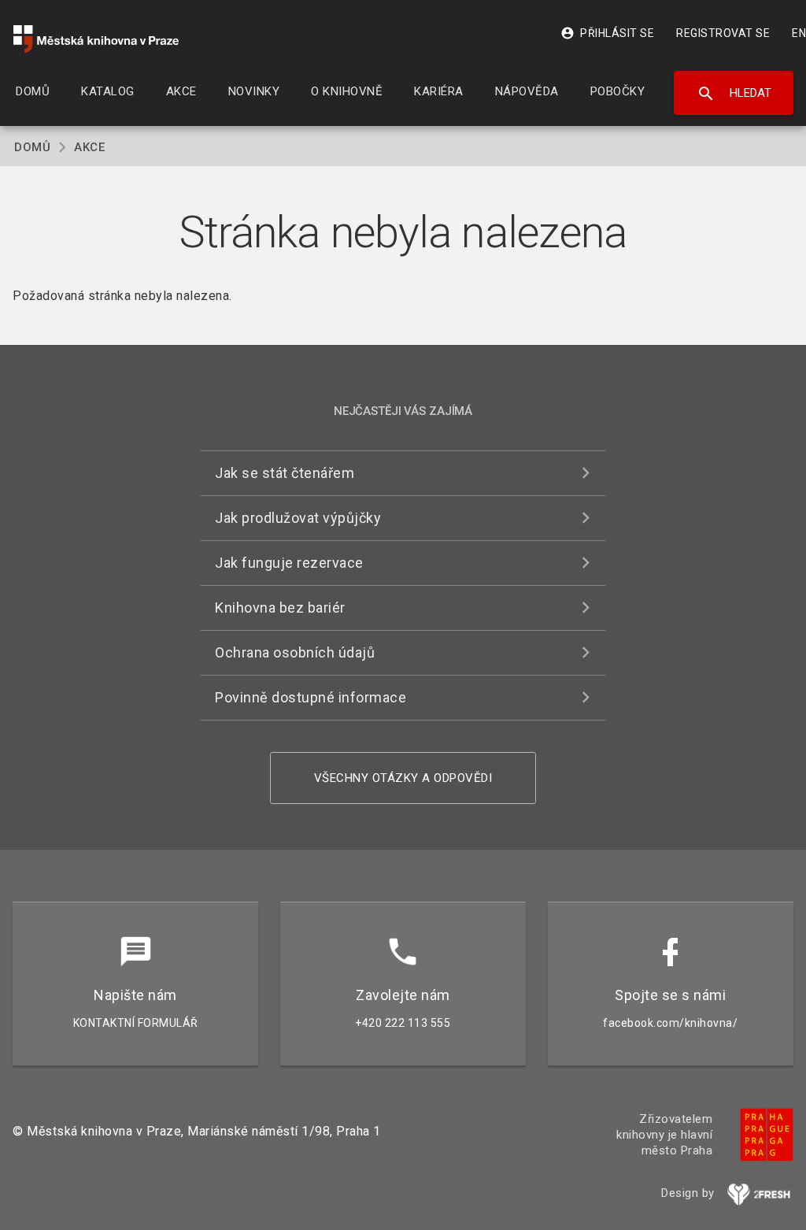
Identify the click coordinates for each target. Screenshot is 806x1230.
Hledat (734, 93)
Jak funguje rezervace (289, 562)
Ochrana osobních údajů (295, 652)
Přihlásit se (607, 33)
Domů (32, 147)
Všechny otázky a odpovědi (403, 778)
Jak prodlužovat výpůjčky (298, 517)
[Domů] (96, 39)
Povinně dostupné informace (310, 697)
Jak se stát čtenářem (284, 473)
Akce (89, 147)
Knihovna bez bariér (280, 607)
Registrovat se (723, 33)
